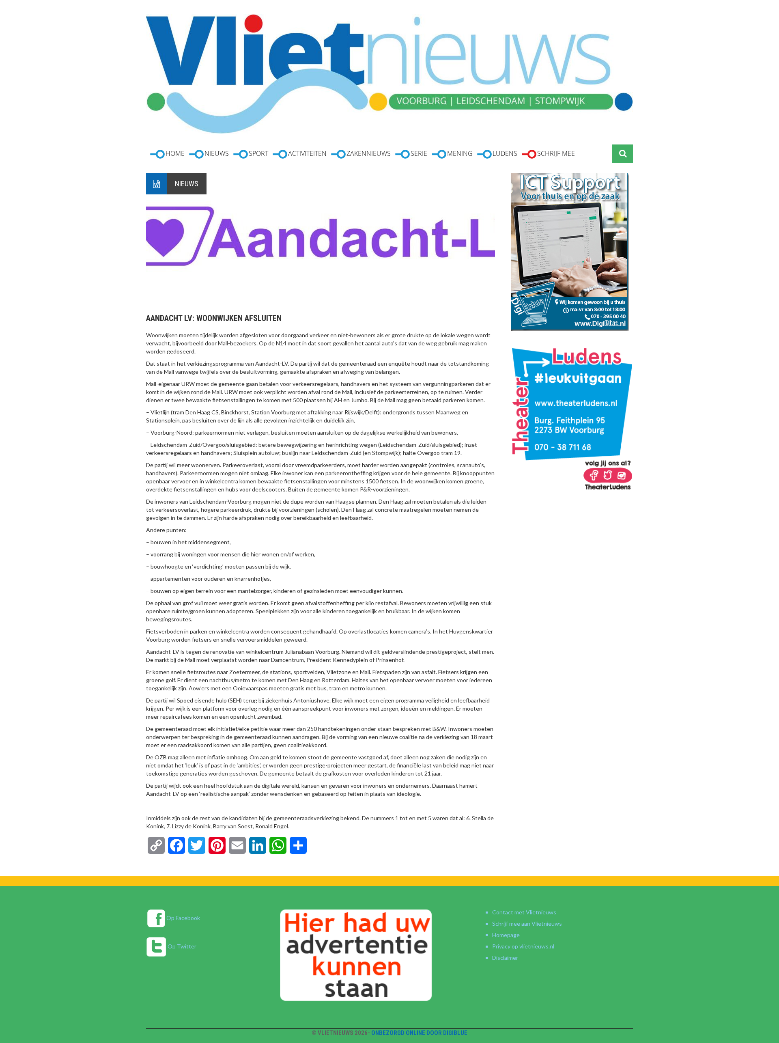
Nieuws (186, 183)
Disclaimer (505, 957)
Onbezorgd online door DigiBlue (419, 1033)
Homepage (506, 934)
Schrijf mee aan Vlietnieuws (527, 923)
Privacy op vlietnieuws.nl (523, 946)
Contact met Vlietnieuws (524, 912)
